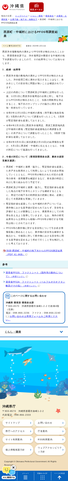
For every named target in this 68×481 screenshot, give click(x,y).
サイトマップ (13, 423)
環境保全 (49, 16)
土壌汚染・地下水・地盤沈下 (23, 19)
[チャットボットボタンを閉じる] (13, 467)
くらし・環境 (36, 16)
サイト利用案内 (14, 439)
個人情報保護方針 (15, 450)
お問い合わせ (45, 423)
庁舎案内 (42, 431)
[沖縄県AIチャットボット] (9, 472)
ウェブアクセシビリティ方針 (50, 450)
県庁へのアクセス (15, 431)
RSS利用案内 (45, 439)
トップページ (21, 16)
